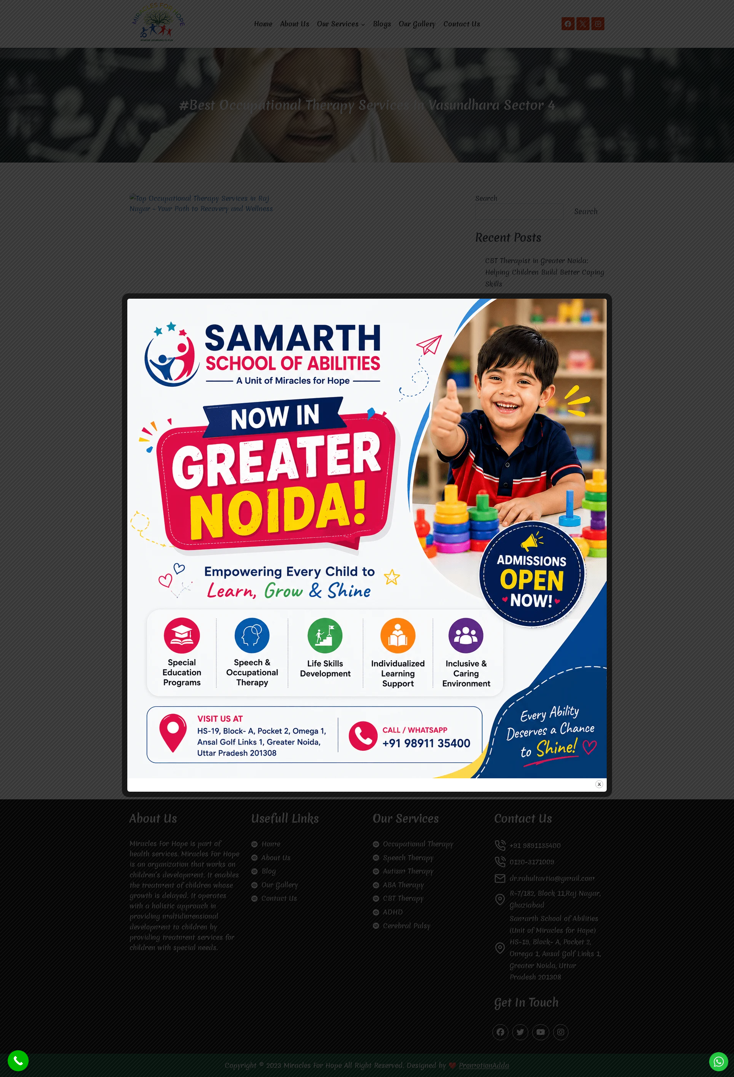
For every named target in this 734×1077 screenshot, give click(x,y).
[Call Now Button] (18, 1060)
